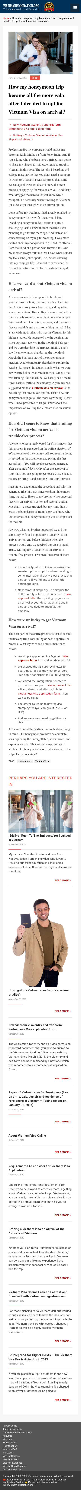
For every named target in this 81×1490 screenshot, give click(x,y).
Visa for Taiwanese (12, 1463)
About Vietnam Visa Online (27, 1135)
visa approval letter (60, 685)
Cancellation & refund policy (17, 1432)
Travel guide (9, 1442)
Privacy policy (10, 1425)
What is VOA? (10, 1449)
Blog (34, 77)
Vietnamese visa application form (39, 693)
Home (6, 18)
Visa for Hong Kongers (14, 1466)
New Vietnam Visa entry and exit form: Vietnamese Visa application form (34, 127)
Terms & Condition (12, 1429)
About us (7, 1436)
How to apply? (10, 1446)
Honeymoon (25, 761)
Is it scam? (8, 1452)
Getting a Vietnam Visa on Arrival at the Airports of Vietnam (35, 137)
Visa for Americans (12, 1469)
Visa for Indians (11, 1459)
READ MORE (62, 880)
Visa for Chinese (11, 1456)
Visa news (8, 1439)
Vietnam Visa (42, 761)
